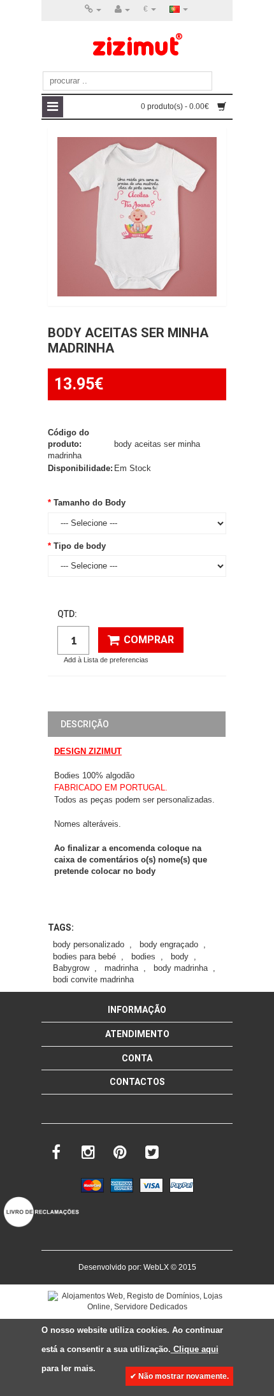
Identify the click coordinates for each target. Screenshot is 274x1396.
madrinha (121, 968)
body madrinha (181, 968)
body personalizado (88, 944)
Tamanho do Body (90, 502)
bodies (143, 956)
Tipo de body (80, 546)
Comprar (149, 640)
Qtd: (67, 614)
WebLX (156, 1267)
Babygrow (71, 968)
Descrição (85, 724)
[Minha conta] (122, 9)
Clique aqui (195, 1349)
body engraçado (169, 944)
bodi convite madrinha (93, 979)
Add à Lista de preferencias (106, 660)
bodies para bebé (84, 956)
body (180, 956)
